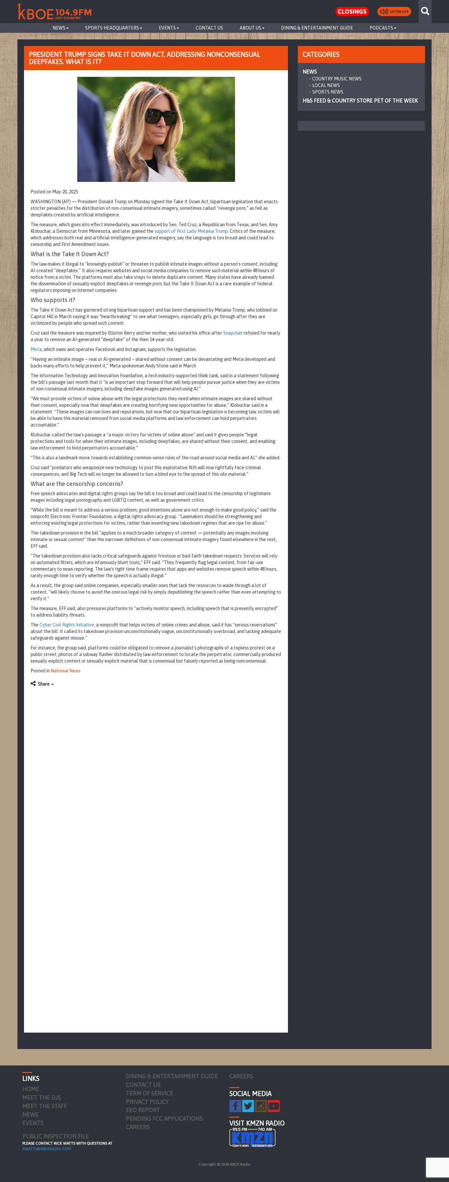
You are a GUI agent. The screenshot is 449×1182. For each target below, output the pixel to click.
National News (66, 670)
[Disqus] (156, 772)
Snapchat (233, 333)
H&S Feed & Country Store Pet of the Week (360, 100)
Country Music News (337, 78)
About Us (250, 28)
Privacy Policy (147, 1101)
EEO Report (143, 1109)
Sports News (327, 92)
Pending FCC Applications (164, 1118)
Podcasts (381, 28)
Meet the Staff (44, 1106)
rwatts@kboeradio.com (46, 1149)
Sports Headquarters (112, 28)
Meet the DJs (41, 1097)
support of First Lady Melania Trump (191, 231)
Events (167, 28)
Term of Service (149, 1093)
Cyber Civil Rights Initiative (66, 624)
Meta (36, 349)
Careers (138, 1127)
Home (30, 1088)
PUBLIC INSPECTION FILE (55, 1136)
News (59, 28)
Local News (326, 85)
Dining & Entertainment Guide (317, 28)
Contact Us (209, 28)
